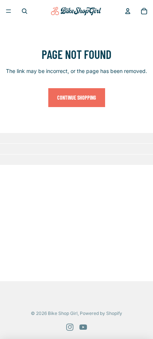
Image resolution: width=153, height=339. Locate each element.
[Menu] (8, 11)
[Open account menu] (128, 11)
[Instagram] (69, 327)
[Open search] (24, 11)
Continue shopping (76, 97)
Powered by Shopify (101, 313)
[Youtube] (83, 327)
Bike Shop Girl (63, 313)
